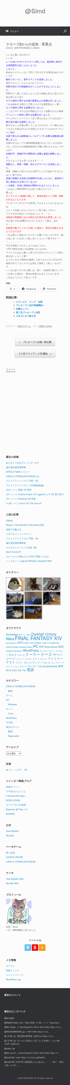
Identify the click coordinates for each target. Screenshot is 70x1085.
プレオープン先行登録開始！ (30, 305)
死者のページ (12, 786)
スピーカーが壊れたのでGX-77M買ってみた (27, 556)
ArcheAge (12, 634)
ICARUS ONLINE (14, 857)
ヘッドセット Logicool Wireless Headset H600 (29, 560)
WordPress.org (13, 979)
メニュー (14, 31)
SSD (61, 647)
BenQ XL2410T (13, 551)
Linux (37, 642)
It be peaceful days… (16, 795)
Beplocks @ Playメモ (17, 809)
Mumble (10, 835)
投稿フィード (12, 970)
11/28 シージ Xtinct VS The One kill (23, 503)
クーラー (32, 654)
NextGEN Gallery (26, 647)
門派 (24, 670)
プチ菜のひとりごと (16, 791)
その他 (9, 722)
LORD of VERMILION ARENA (21, 686)
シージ (11, 658)
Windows (12, 704)
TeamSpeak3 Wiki (15, 878)
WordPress (31, 650)
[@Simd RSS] (42, 947)
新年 (61, 666)
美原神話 (10, 813)
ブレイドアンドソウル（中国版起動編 (24, 485)
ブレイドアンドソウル (35, 662)
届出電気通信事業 (49, 666)
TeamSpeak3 (12, 830)
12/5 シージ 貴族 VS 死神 (18, 489)
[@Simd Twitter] (28, 947)
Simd (36, 47)
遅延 (20, 670)
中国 (40, 666)
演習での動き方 (13, 529)
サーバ (57, 654)
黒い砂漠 (10, 852)
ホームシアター (54, 662)
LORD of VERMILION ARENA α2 (22, 476)
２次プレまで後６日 (26, 315)
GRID (26, 643)
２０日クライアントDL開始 (35, 353)
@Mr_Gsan (9, 1027)
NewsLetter (13, 735)
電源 (30, 669)
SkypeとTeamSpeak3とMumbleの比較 (25, 524)
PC (35, 646)
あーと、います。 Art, (17, 769)
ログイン (10, 965)
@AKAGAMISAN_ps (14, 1031)
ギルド (12, 655)
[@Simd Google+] (35, 947)
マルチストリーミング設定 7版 (21, 547)
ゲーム (9, 695)
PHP (41, 646)
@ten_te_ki (9, 1052)
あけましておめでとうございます (22, 462)
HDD (32, 643)
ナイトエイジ (40, 658)
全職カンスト (22, 308)
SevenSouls (51, 646)
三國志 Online (45, 326)
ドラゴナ (28, 659)
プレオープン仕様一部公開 (35, 342)
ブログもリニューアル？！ (19, 533)
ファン (19, 662)
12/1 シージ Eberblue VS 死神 (21, 498)
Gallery (9, 520)
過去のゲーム (24, 326)
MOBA (15, 647)
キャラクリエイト (47, 651)
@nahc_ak (9, 1048)
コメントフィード (15, 974)
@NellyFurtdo (11, 1022)
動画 (10, 690)
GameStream (11, 643)
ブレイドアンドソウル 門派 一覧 (22, 480)
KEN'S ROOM (13, 800)
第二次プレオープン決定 (28, 312)
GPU (21, 642)
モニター (32, 666)
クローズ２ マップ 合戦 (29, 301)
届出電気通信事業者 (16, 467)
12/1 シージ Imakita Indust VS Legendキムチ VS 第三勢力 (35, 494)
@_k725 (8, 1036)
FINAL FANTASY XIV (38, 637)
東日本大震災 (11, 670)
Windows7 (18, 651)
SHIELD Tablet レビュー (18, 471)
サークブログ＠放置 (16, 804)
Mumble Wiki (12, 883)
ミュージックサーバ (18, 666)
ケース (46, 654)
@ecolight (9, 1018)
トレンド (20, 659)
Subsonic (9, 651)
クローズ (21, 655)
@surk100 (9, 1057)
